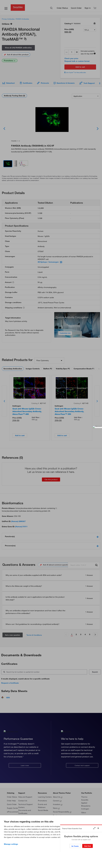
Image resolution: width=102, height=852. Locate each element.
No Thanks (75, 846)
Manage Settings (11, 844)
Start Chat (87, 846)
